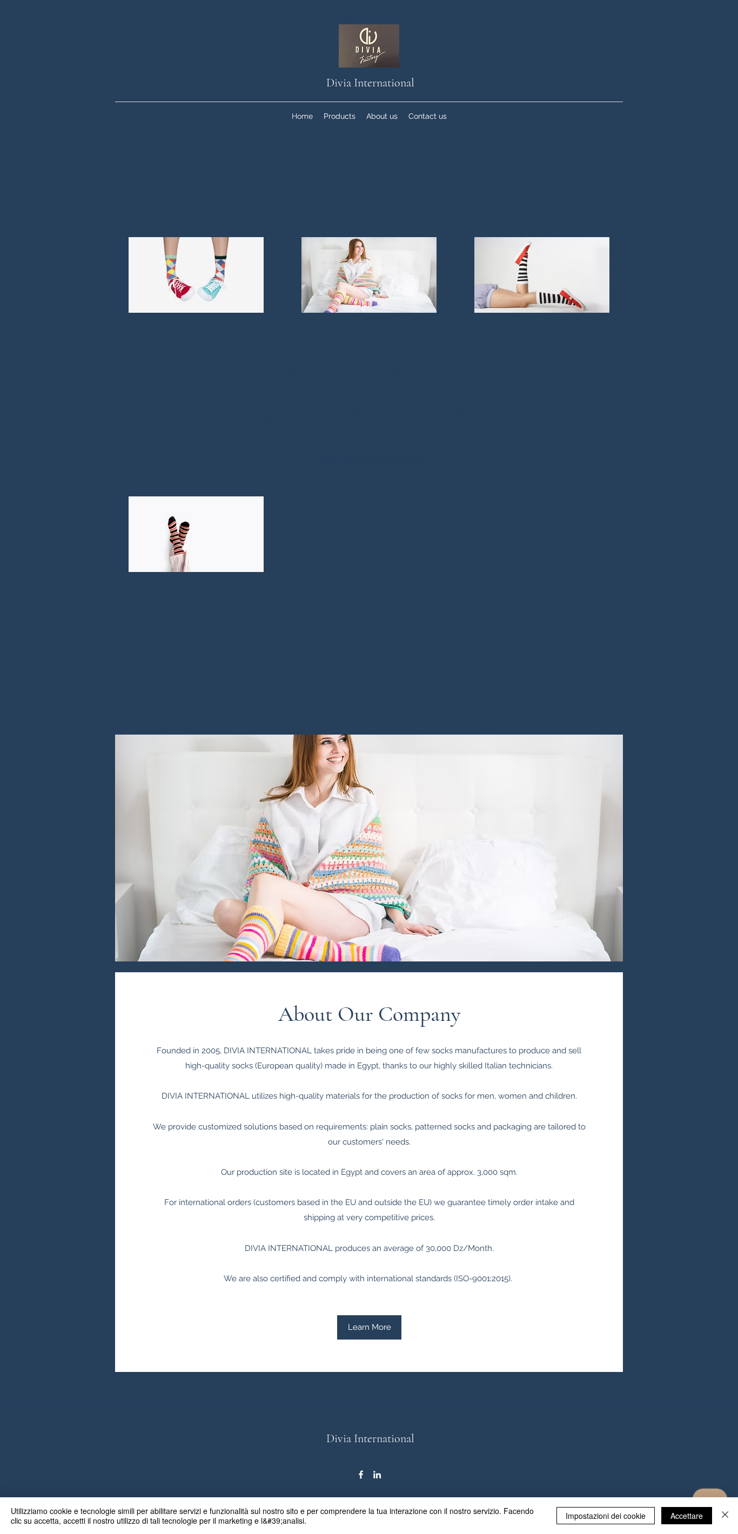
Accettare (686, 1515)
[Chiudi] (725, 1515)
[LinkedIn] (377, 1474)
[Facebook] (360, 1474)
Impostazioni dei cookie (606, 1515)
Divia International (370, 83)
